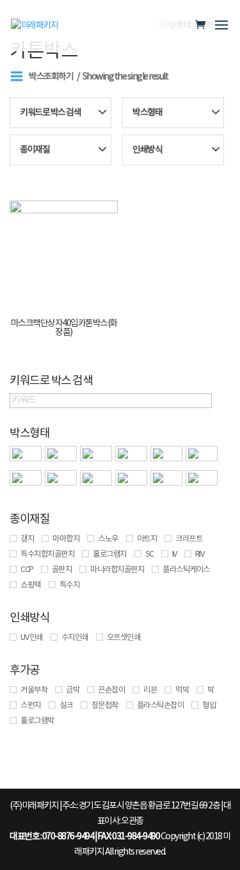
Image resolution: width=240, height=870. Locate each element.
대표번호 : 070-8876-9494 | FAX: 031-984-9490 (84, 837)
